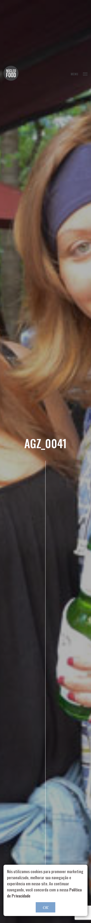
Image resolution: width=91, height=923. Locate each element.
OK (45, 907)
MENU (74, 73)
